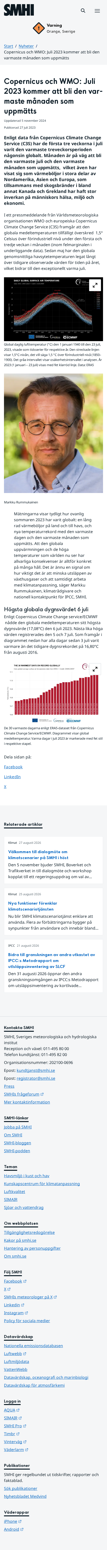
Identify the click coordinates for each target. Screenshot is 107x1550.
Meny (97, 16)
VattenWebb (15, 1369)
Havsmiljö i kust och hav (26, 1175)
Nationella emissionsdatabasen (33, 1345)
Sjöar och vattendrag (24, 1207)
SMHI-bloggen (17, 1143)
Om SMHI (13, 1135)
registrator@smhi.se (36, 1078)
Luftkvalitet (14, 1191)
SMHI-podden (17, 1150)
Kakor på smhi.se (20, 1240)
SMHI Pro (39, 1426)
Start (8, 46)
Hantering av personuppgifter (32, 1248)
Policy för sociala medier (27, 1320)
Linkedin (38, 1305)
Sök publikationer (20, 1488)
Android (38, 1529)
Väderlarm (40, 1449)
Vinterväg (39, 1441)
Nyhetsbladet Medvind (25, 1496)
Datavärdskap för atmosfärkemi (34, 1385)
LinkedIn (17, 776)
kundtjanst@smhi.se (36, 1070)
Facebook (17, 767)
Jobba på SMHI (18, 1127)
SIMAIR (10, 1199)
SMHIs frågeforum (48, 1094)
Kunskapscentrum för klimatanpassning (42, 1183)
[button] (83, 11)
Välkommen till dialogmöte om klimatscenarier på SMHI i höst (38, 855)
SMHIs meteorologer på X (53, 1297)
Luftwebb (39, 1353)
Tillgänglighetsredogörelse (29, 1232)
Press (9, 1086)
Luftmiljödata (16, 1361)
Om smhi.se (15, 1256)
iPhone (37, 1521)
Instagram (40, 1312)
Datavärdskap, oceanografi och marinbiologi (46, 1377)
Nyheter (26, 46)
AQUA (36, 1410)
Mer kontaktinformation (27, 1102)
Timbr (36, 1433)
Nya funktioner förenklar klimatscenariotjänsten (32, 906)
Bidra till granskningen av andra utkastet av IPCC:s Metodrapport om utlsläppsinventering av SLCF (51, 960)
